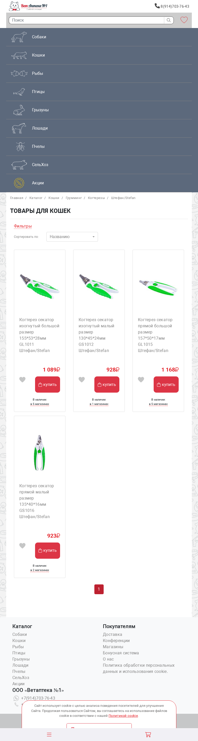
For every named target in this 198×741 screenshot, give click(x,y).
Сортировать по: (26, 237)
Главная (16, 198)
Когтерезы (96, 198)
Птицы (19, 652)
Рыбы (18, 646)
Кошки (54, 198)
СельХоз (20, 677)
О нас (108, 659)
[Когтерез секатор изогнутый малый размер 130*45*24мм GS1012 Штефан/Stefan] (99, 286)
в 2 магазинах (39, 570)
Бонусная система (121, 652)
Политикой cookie (123, 716)
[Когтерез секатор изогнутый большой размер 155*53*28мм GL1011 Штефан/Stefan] (39, 286)
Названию (60, 236)
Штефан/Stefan (123, 198)
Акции (18, 683)
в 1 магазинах (99, 404)
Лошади (20, 665)
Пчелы (19, 671)
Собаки (19, 634)
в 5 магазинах (39, 404)
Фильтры (23, 226)
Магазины (113, 646)
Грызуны (21, 659)
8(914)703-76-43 (174, 6)
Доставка (112, 634)
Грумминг (74, 198)
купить (50, 384)
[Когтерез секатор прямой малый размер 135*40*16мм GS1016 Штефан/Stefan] (39, 452)
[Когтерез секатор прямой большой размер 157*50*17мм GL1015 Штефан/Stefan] (158, 286)
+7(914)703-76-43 (37, 698)
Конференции (116, 640)
